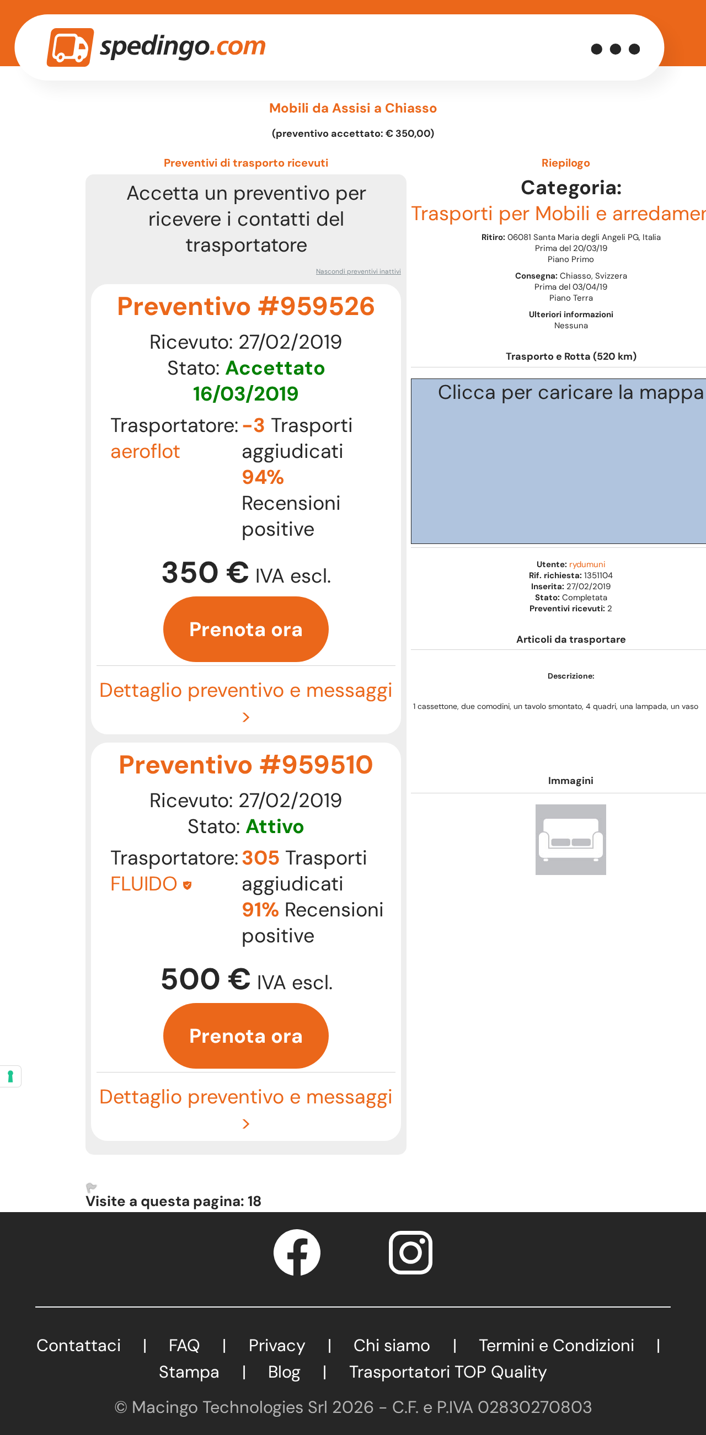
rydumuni (587, 564)
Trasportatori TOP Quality (448, 1372)
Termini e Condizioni (556, 1345)
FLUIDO (144, 884)
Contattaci (78, 1345)
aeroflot (145, 451)
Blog (284, 1372)
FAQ (184, 1345)
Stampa (189, 1372)
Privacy (277, 1345)
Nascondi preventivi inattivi (358, 271)
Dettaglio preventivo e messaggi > (246, 703)
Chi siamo (392, 1345)
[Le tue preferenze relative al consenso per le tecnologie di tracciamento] (10, 1076)
